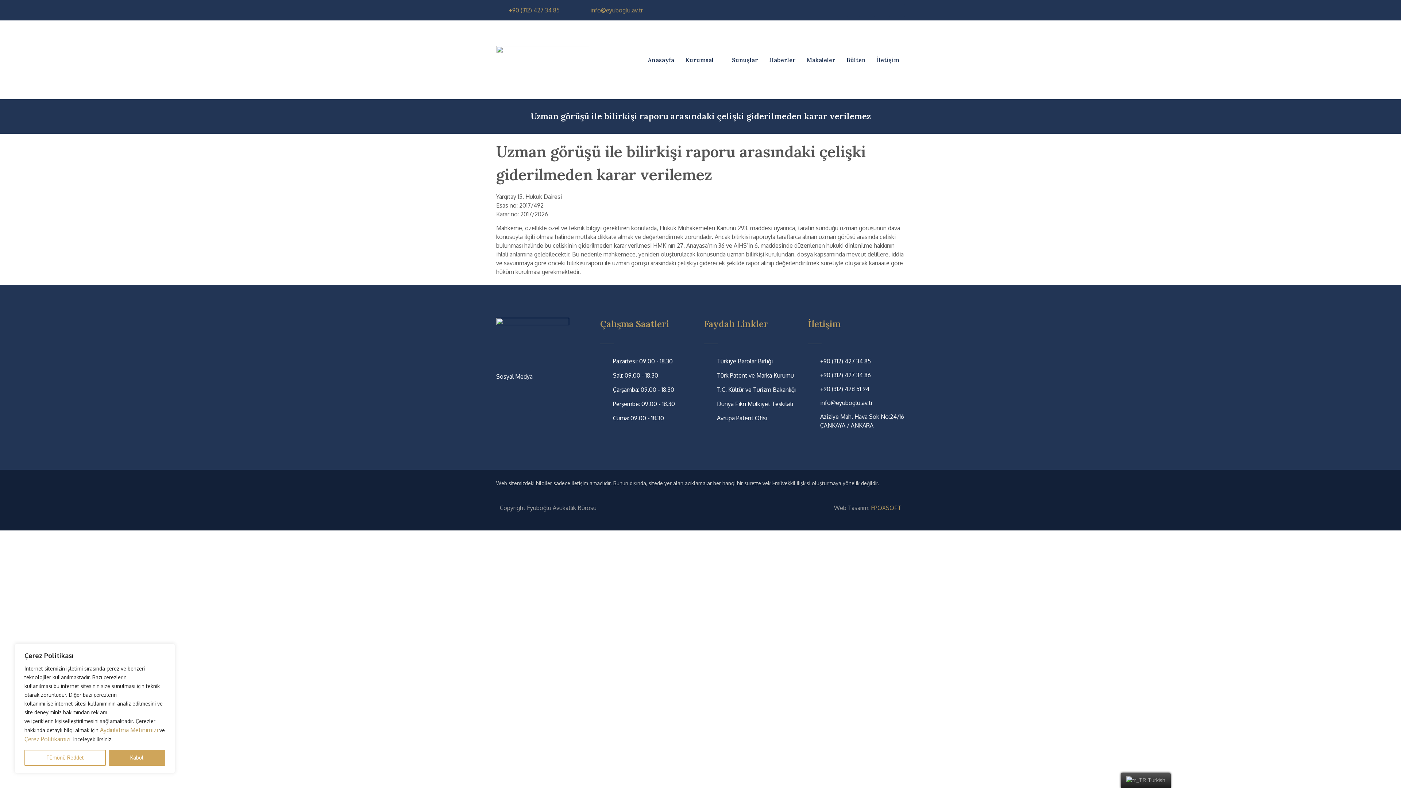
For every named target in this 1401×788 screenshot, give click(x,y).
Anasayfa (661, 59)
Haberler (782, 59)
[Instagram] (883, 10)
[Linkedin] (898, 10)
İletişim (888, 59)
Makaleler (821, 59)
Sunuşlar (745, 59)
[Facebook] (853, 10)
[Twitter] (868, 10)
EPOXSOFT (886, 507)
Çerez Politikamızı (48, 739)
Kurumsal (699, 59)
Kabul (136, 757)
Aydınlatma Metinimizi (129, 730)
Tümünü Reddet (65, 757)
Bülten (856, 59)
